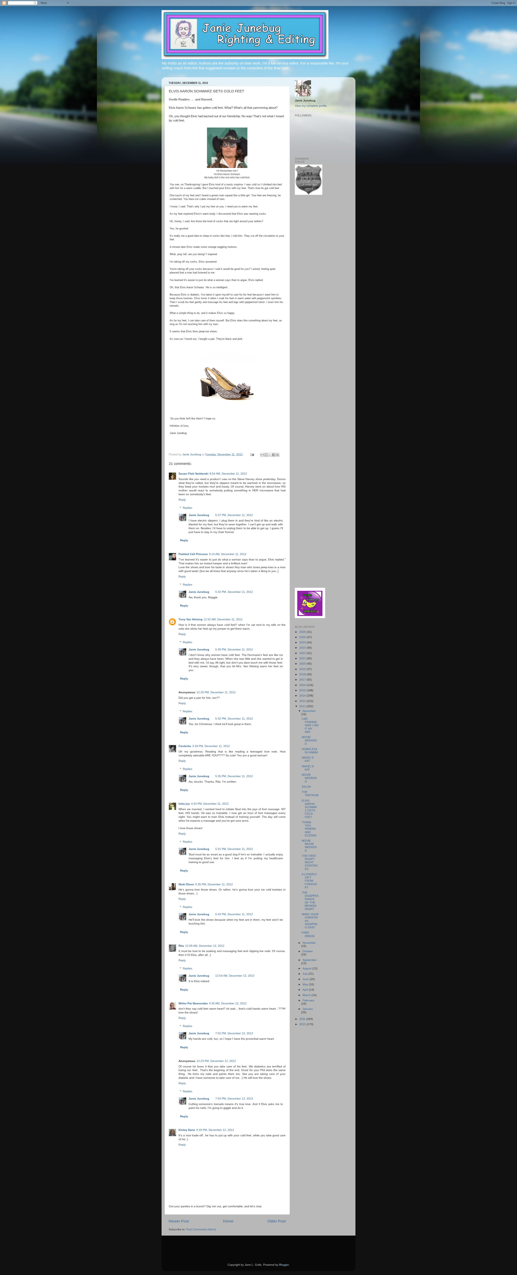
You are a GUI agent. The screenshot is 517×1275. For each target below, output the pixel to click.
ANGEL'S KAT (308, 759)
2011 (302, 1019)
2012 (303, 706)
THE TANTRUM (310, 794)
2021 (303, 658)
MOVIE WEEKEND (309, 740)
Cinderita (185, 746)
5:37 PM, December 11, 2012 (234, 515)
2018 (303, 674)
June (306, 979)
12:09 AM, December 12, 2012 (204, 945)
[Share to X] (270, 455)
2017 (303, 679)
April (306, 989)
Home (228, 1221)
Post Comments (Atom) (201, 1229)
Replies (187, 507)
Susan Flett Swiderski (193, 473)
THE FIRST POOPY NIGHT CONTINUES (310, 862)
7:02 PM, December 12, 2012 (234, 1033)
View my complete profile (311, 105)
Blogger (284, 1264)
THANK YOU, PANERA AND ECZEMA (309, 829)
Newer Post (179, 1221)
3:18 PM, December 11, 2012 (211, 746)
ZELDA (306, 786)
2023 (303, 647)
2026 (303, 631)
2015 (303, 690)
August (307, 968)
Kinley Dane (187, 1129)
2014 (303, 695)
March (307, 995)
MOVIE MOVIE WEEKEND (309, 845)
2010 (303, 1024)
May (306, 984)
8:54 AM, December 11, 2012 (228, 473)
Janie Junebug (192, 454)
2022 (303, 653)
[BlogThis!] (266, 455)
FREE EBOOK (308, 934)
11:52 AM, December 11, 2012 (223, 619)
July (305, 973)
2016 (303, 685)
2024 (303, 642)
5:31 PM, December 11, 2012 (234, 849)
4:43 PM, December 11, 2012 (210, 803)
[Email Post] (252, 454)
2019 (303, 669)
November (309, 942)
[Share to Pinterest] (277, 455)
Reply (182, 499)
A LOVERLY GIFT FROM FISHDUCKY (309, 881)
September (310, 960)
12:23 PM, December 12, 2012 (216, 1061)
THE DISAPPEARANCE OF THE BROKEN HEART (310, 901)
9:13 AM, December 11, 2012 (227, 554)
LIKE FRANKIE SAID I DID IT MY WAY (310, 725)
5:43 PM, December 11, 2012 (234, 914)
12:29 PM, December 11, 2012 (216, 692)
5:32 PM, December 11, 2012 (234, 591)
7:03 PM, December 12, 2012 (234, 1098)
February (308, 1000)
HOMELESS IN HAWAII (310, 751)
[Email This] (262, 455)
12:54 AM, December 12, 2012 (234, 975)
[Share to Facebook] (274, 455)
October (308, 951)
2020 (303, 663)
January (308, 1008)
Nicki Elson (186, 884)
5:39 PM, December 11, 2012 (234, 649)
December (309, 710)
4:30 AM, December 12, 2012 (228, 1003)
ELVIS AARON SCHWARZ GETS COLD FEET (309, 809)
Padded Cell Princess (193, 554)
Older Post (276, 1221)
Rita (181, 945)
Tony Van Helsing (191, 619)
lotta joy (184, 803)
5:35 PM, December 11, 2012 (234, 776)
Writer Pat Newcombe (193, 1003)
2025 (303, 637)
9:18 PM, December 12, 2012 (215, 1129)
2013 (303, 701)
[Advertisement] (307, 262)
